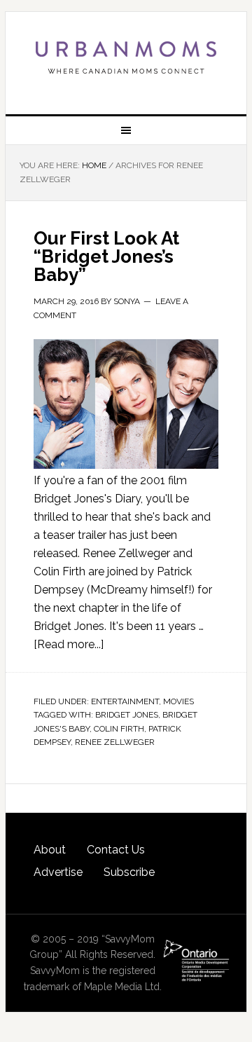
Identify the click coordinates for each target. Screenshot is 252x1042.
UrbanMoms (126, 57)
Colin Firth (119, 729)
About (50, 849)
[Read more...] (69, 644)
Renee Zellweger (115, 742)
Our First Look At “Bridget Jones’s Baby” (106, 256)
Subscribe (129, 872)
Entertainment (125, 701)
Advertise (58, 872)
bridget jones (126, 715)
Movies (178, 701)
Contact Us (116, 849)
